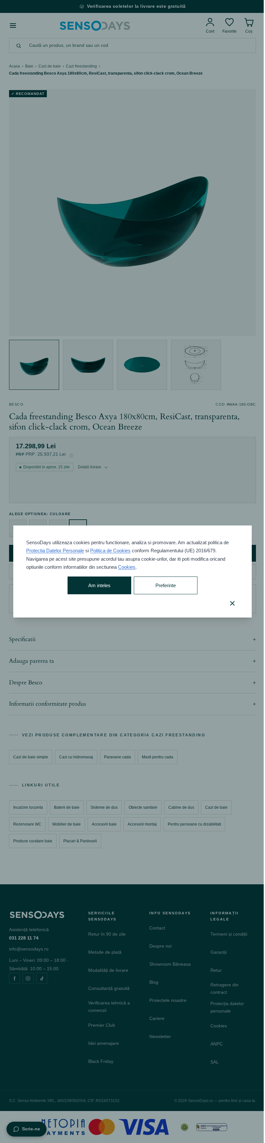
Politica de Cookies (110, 550)
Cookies (126, 567)
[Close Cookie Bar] (228, 603)
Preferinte (163, 585)
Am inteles (97, 585)
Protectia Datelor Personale (55, 550)
